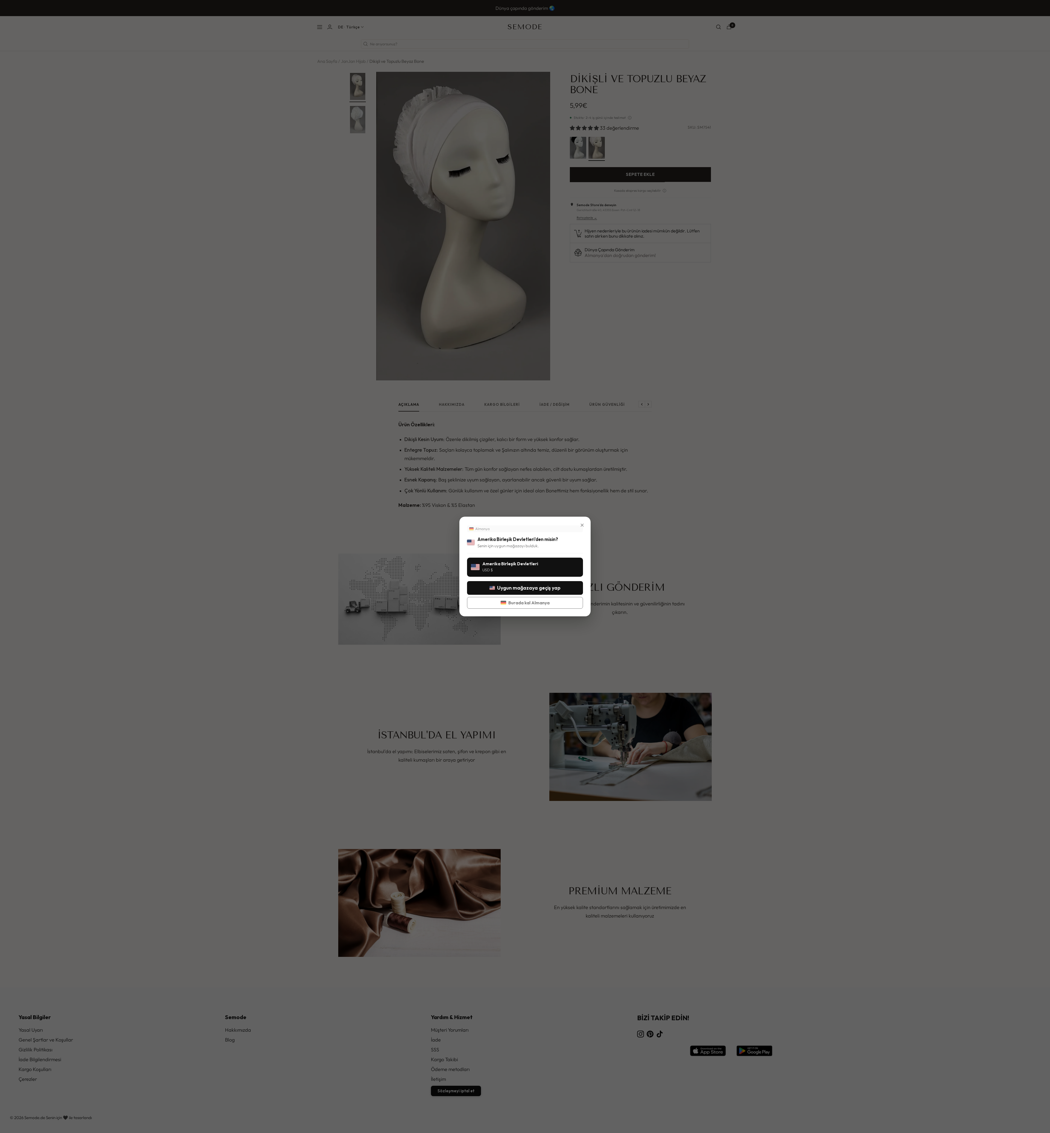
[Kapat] (582, 525)
